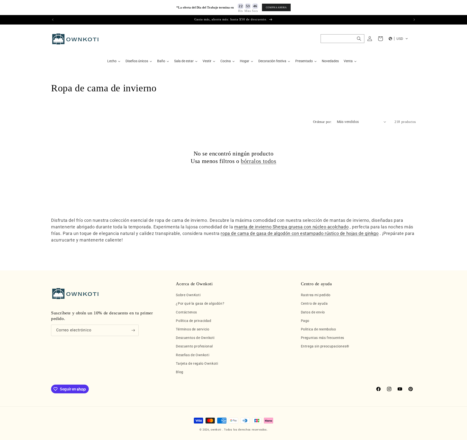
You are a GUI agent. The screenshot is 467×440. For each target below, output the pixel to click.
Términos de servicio (192, 329)
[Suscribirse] (133, 330)
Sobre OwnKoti (188, 295)
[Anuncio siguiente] (414, 19)
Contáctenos (186, 312)
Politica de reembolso (318, 329)
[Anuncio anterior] (52, 19)
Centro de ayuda (314, 304)
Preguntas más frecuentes (322, 338)
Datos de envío (313, 312)
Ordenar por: (322, 122)
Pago (305, 321)
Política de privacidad (193, 321)
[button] (342, 38)
